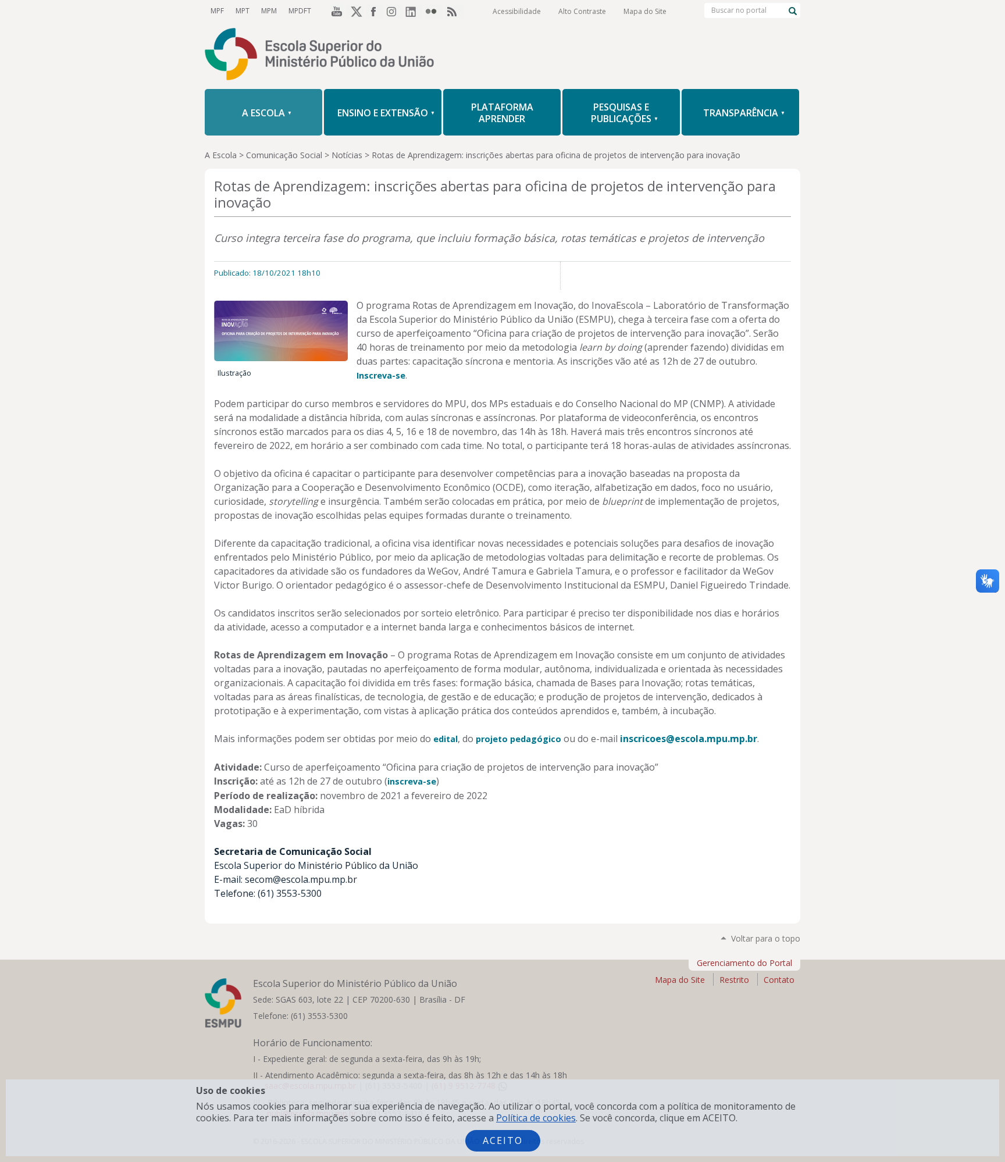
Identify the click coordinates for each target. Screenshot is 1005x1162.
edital (445, 738)
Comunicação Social (284, 155)
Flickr (434, 11)
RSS (453, 11)
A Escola (221, 155)
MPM (269, 11)
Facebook (374, 11)
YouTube (335, 11)
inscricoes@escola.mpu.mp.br (688, 738)
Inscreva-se (381, 375)
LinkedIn (414, 11)
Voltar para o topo (765, 938)
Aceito (503, 1140)
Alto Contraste (582, 11)
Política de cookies (536, 1117)
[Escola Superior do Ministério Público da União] (502, 55)
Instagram (394, 11)
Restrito (734, 979)
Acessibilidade (517, 11)
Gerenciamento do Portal (744, 962)
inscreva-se (411, 781)
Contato (779, 979)
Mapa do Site (645, 11)
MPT (243, 11)
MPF (217, 11)
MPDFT (299, 11)
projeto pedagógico (518, 738)
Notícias (347, 155)
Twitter (354, 11)
